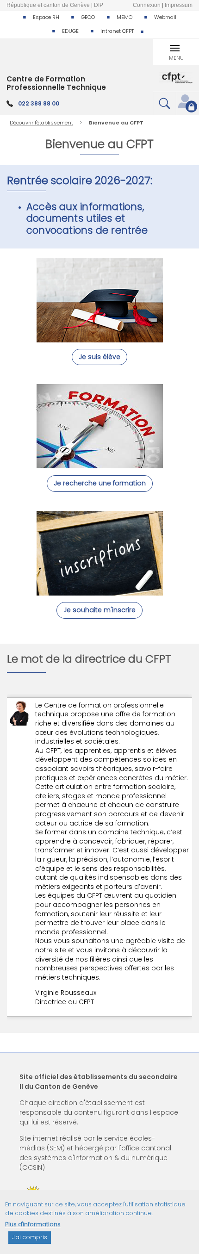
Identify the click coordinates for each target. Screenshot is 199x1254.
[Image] (100, 337)
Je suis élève (99, 356)
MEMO (124, 17)
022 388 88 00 (38, 103)
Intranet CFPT (117, 31)
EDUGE (70, 31)
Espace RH (46, 17)
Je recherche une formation (100, 483)
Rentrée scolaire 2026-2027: (81, 180)
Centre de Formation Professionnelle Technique (56, 83)
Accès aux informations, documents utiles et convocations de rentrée (87, 218)
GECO (88, 17)
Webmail (165, 17)
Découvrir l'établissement (41, 122)
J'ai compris (29, 1237)
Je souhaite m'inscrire (99, 610)
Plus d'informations (33, 1224)
